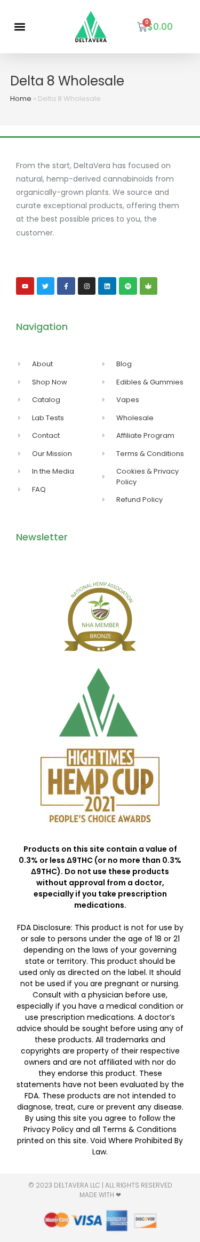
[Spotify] (128, 286)
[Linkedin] (107, 286)
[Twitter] (46, 286)
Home (20, 98)
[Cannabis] (149, 286)
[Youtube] (25, 286)
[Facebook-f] (66, 286)
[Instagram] (87, 286)
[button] (19, 27)
